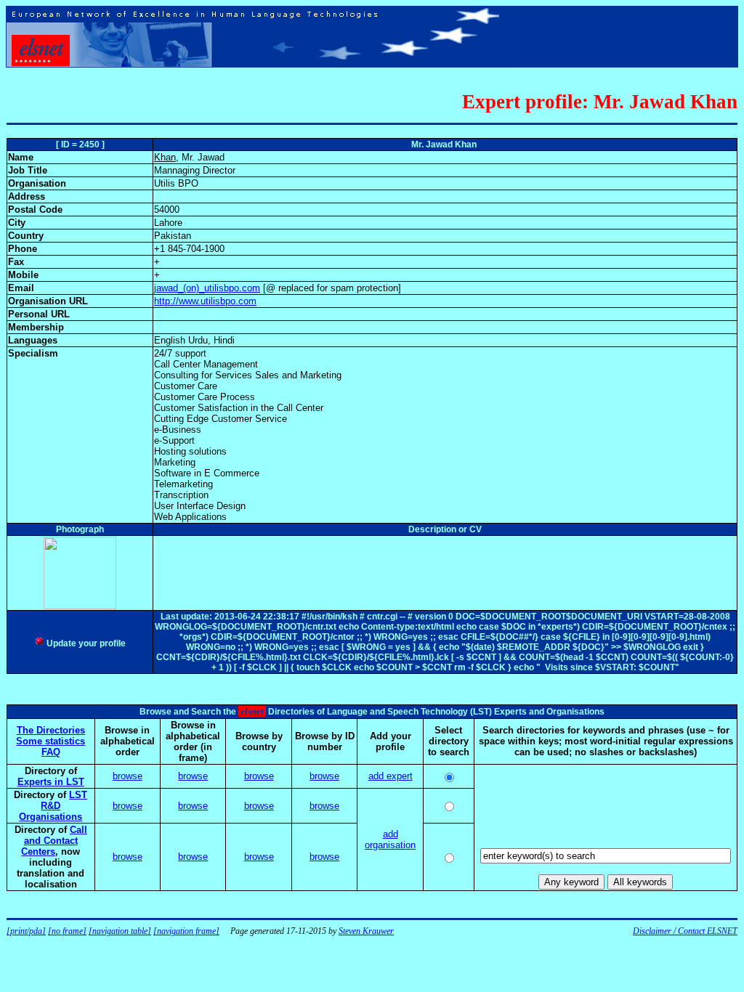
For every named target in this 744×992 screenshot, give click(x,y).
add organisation (390, 839)
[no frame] (67, 931)
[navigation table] (120, 931)
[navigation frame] (186, 931)
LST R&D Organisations (53, 805)
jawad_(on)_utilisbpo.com (207, 287)
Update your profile (85, 643)
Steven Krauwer (366, 931)
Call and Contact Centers (54, 840)
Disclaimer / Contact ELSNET (685, 931)
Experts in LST (50, 781)
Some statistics (50, 741)
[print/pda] (26, 931)
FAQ (50, 752)
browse (127, 776)
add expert (390, 776)
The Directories (51, 730)
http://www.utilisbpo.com (205, 301)
